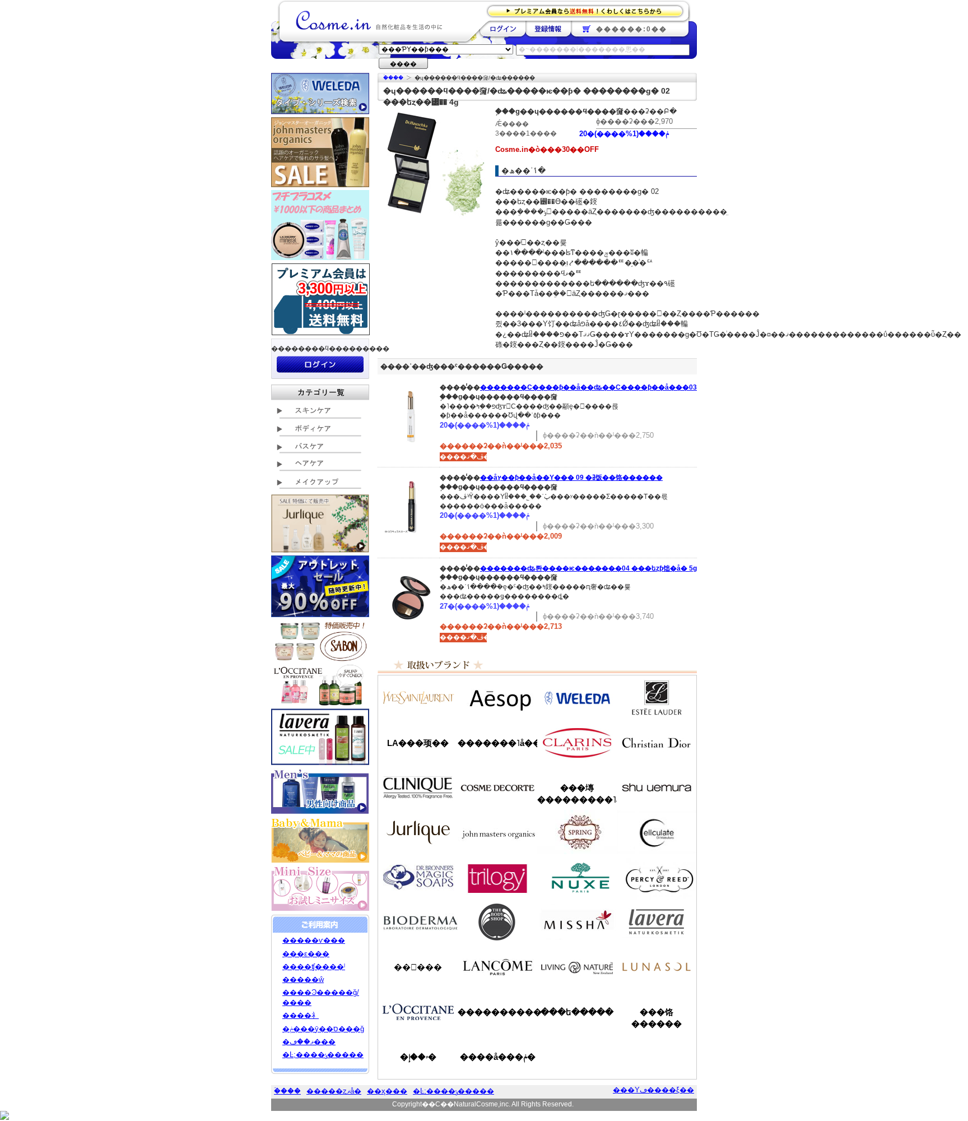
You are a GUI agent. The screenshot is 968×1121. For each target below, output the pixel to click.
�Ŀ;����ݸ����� (323, 1054)
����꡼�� (418, 832)
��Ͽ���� (548, 28)
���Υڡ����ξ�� (653, 1090)
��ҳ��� (387, 1091)
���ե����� (577, 1012)
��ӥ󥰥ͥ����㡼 (577, 966)
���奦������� (656, 787)
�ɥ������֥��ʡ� (418, 877)
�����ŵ (303, 979)
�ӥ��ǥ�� (418, 922)
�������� (502, 28)
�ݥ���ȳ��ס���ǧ (323, 1029)
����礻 (300, 1015)
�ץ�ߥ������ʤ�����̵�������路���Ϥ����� (588, 10)
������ (577, 742)
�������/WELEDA (577, 697)
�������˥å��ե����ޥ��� (497, 743)
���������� (418, 1011)
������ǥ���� (497, 787)
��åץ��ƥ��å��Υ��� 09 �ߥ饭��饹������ (571, 477)
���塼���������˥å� (577, 793)
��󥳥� (497, 966)
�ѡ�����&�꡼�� (656, 877)
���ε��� (305, 953)
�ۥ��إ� (418, 1057)
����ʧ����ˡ (313, 966)
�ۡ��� (393, 78)
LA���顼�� (418, 743)
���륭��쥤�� (656, 832)
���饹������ (656, 1018)
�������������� (418, 697)
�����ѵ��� (313, 940)
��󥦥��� (418, 967)
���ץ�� (577, 832)
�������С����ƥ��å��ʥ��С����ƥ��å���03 (588, 387)
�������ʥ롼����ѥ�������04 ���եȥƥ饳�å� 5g (588, 568)
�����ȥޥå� (333, 1091)
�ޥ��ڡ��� (309, 1041)
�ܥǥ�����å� (497, 922)
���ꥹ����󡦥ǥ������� (656, 742)
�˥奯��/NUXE (577, 877)
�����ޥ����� (497, 832)
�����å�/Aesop (497, 697)
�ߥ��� (577, 922)
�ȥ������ (497, 877)
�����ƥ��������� (656, 697)
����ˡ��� (418, 787)
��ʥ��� (656, 966)
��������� (656, 922)
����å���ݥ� (498, 1057)
